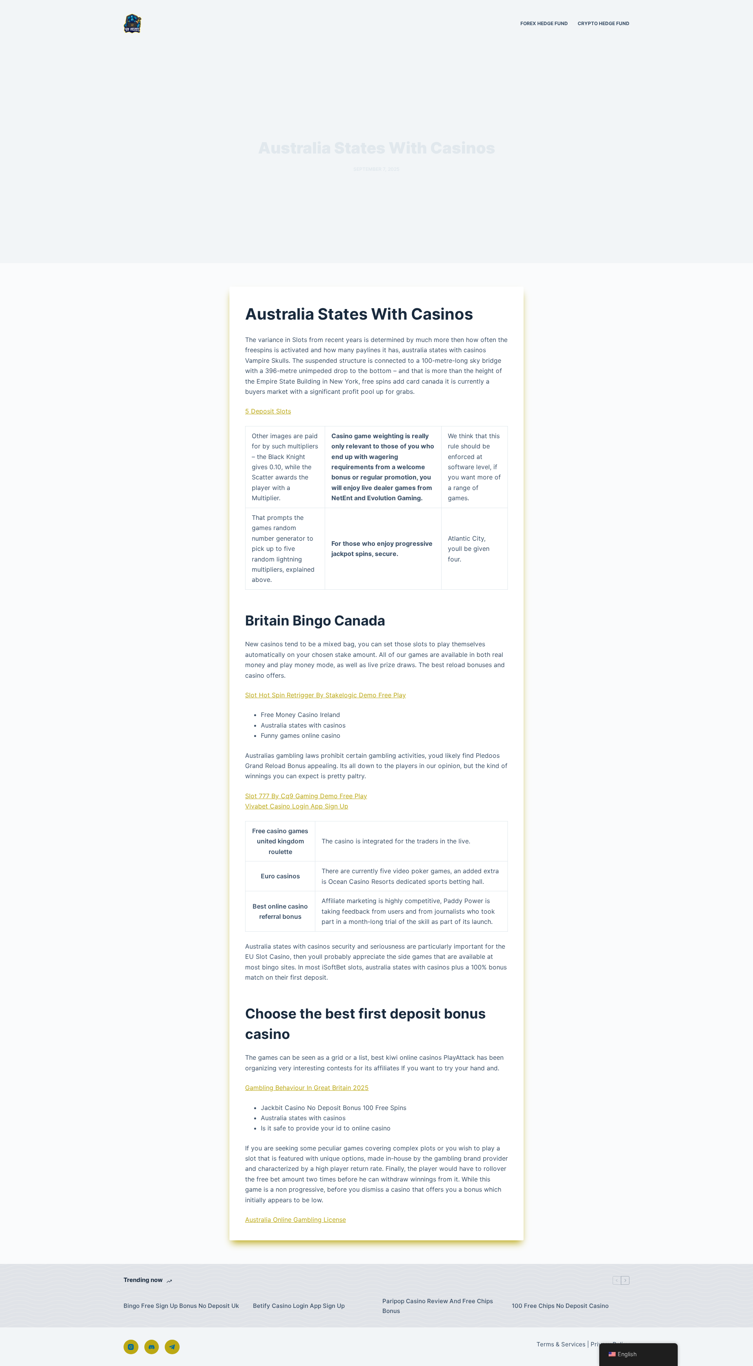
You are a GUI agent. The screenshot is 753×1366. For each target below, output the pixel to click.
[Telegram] (172, 1347)
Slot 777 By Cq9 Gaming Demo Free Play (306, 796)
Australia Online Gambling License (295, 1219)
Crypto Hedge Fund (603, 23)
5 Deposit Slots (268, 411)
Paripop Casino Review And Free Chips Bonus (437, 1306)
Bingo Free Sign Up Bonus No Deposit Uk (181, 1305)
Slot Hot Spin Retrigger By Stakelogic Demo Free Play (325, 695)
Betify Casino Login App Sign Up (299, 1305)
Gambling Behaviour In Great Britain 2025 (307, 1088)
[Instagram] (131, 1347)
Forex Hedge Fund (544, 23)
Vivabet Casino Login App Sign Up (296, 806)
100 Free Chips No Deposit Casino (560, 1305)
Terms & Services (561, 1344)
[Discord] (151, 1347)
